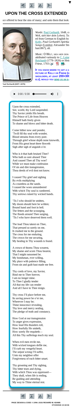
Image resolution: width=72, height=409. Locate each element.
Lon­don (48, 44)
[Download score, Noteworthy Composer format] (62, 63)
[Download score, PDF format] (57, 63)
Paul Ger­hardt (51, 32)
